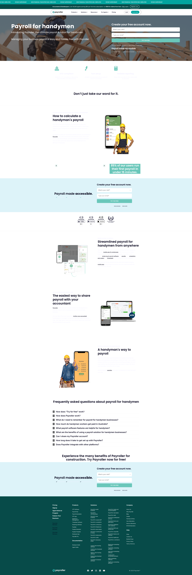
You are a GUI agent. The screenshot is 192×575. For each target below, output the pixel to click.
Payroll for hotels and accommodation (113, 510)
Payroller (55, 136)
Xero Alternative (130, 521)
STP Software (75, 509)
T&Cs (123, 6)
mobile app (101, 264)
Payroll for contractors (96, 524)
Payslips (74, 527)
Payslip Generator (76, 529)
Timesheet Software (77, 522)
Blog (127, 514)
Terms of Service (130, 543)
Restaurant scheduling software (113, 545)
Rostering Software (77, 524)
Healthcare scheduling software (113, 562)
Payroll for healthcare (113, 537)
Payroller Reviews (55, 524)
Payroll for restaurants (96, 535)
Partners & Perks (130, 518)
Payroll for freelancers (96, 527)
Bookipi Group (129, 539)
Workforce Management (75, 519)
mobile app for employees (110, 252)
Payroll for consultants (96, 522)
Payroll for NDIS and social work (113, 528)
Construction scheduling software (113, 555)
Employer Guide (76, 545)
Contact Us (129, 536)
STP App (74, 516)
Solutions (94, 505)
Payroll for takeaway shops (96, 540)
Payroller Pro (75, 536)
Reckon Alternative (131, 523)
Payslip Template (76, 531)
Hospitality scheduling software (113, 548)
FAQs (127, 534)
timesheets (110, 258)
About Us (128, 509)
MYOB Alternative (130, 525)
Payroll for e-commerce (114, 539)
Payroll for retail (112, 515)
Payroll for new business (94, 517)
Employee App (76, 534)
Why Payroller (129, 511)
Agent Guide (75, 547)
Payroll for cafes (95, 537)
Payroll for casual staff (96, 519)
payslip (124, 256)
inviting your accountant (80, 316)
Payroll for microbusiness (94, 513)
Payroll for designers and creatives (113, 525)
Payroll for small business (94, 510)
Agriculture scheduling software (113, 552)
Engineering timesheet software (96, 557)
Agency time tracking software (96, 553)
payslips (109, 370)
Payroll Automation (77, 514)
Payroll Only (75, 511)
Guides (128, 516)
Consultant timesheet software (96, 560)
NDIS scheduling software (112, 559)
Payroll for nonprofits (113, 531)
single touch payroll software (110, 256)
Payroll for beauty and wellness (113, 534)
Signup (54, 508)
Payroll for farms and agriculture (113, 521)
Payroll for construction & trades (96, 532)
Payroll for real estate (113, 512)
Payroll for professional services (113, 518)
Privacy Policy (129, 541)
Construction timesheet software (96, 549)
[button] (56, 165)
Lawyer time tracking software (96, 546)
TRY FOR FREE (146, 40)
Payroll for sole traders (96, 529)
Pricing (54, 505)
